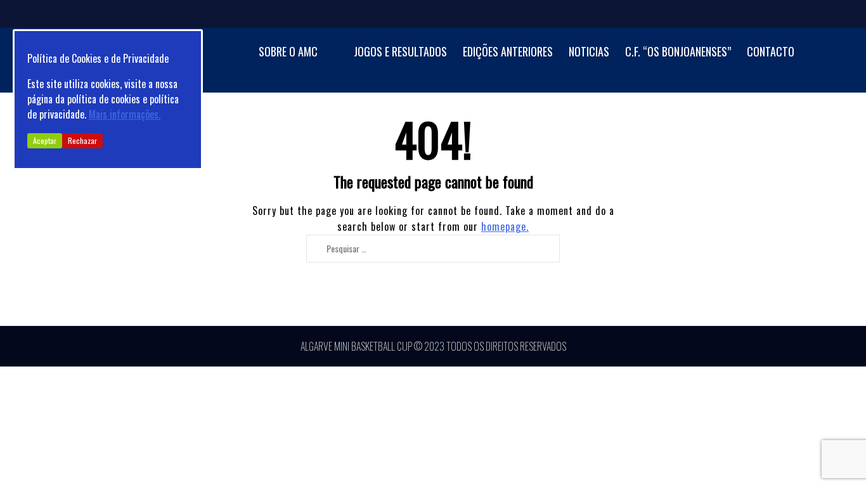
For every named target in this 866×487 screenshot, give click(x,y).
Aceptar (44, 140)
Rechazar (82, 140)
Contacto (770, 52)
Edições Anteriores (508, 52)
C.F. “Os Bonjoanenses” (678, 52)
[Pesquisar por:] (428, 248)
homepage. (505, 226)
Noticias (589, 52)
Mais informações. (124, 114)
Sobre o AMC (288, 52)
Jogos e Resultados (400, 52)
